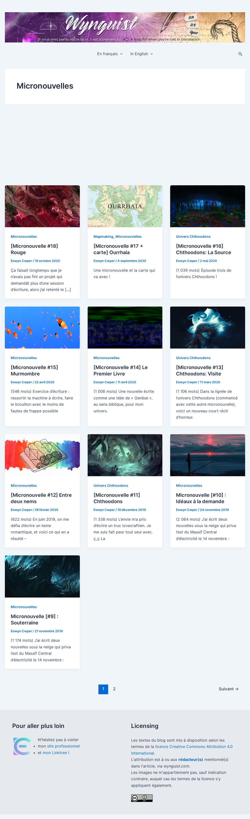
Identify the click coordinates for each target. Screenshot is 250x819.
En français (107, 53)
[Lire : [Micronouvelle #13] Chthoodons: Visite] (207, 327)
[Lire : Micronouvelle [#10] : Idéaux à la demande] (207, 455)
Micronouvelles (24, 236)
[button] (120, 53)
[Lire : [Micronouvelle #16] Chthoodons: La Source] (207, 206)
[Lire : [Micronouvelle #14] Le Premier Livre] (125, 327)
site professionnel (63, 746)
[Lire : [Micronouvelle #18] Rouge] (42, 206)
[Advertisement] (125, 148)
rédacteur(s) (190, 759)
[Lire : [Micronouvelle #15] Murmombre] (42, 327)
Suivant (229, 688)
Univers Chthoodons (193, 236)
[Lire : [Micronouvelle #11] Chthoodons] (125, 455)
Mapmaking (103, 236)
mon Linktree (55, 752)
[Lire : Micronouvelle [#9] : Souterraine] (42, 576)
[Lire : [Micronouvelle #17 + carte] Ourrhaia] (125, 206)
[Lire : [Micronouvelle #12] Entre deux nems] (42, 455)
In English (139, 53)
